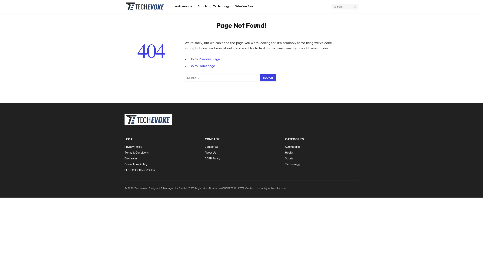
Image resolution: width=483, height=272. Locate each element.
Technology (221, 6)
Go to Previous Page (205, 59)
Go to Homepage (202, 66)
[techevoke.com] (145, 6)
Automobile (183, 6)
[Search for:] (222, 77)
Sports (203, 6)
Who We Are (244, 6)
